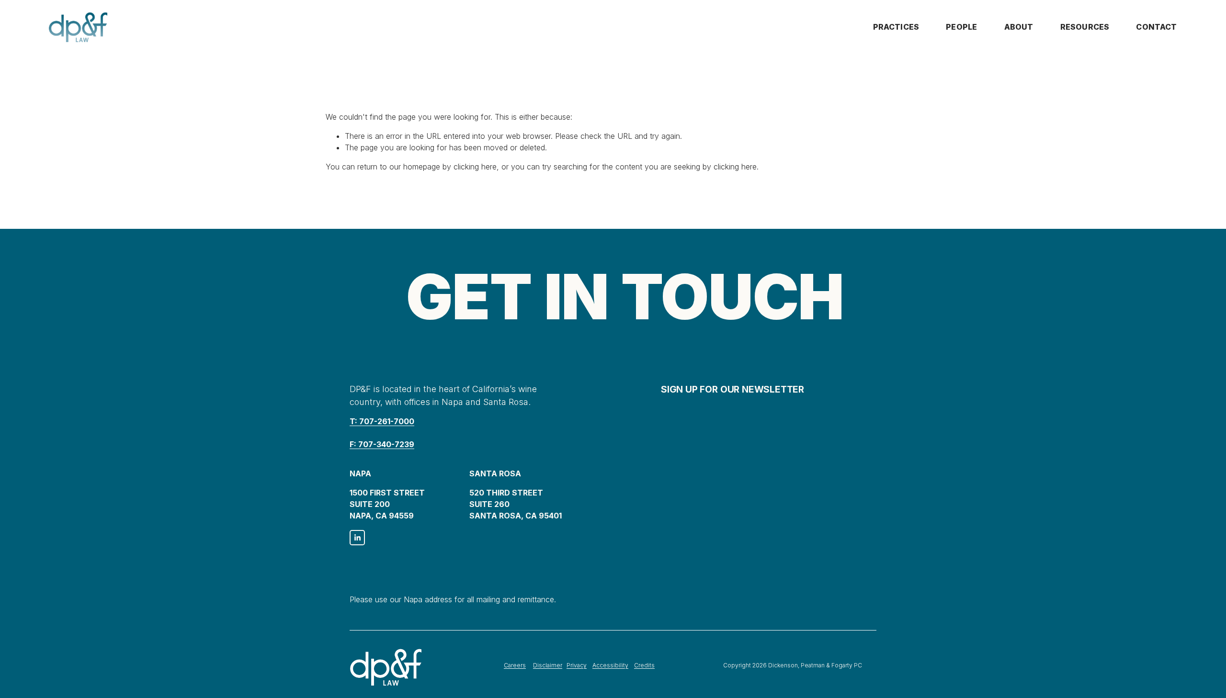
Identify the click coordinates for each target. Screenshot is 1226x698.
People (961, 27)
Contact (1156, 27)
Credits (644, 665)
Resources (1084, 27)
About (1018, 27)
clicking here (475, 166)
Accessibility (610, 665)
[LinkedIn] (357, 537)
